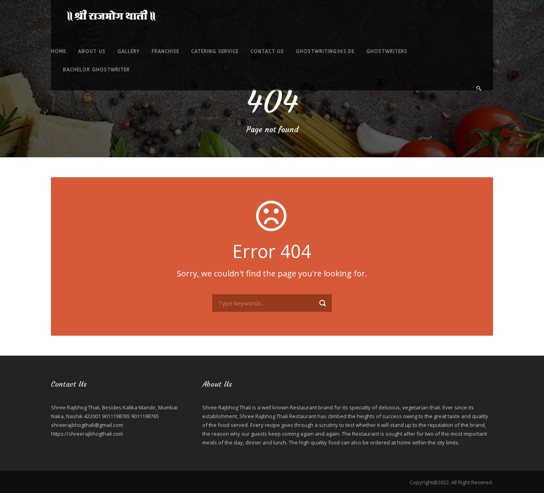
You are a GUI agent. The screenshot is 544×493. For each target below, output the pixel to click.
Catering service (215, 51)
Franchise (165, 51)
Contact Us (267, 51)
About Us (92, 51)
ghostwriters (386, 51)
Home (58, 51)
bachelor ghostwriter (96, 69)
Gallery (128, 51)
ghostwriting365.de (325, 51)
